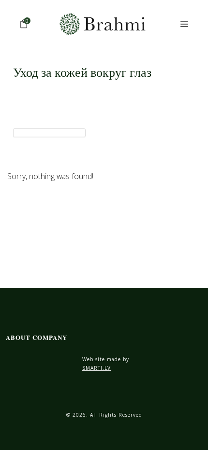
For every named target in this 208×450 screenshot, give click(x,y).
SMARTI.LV (96, 368)
